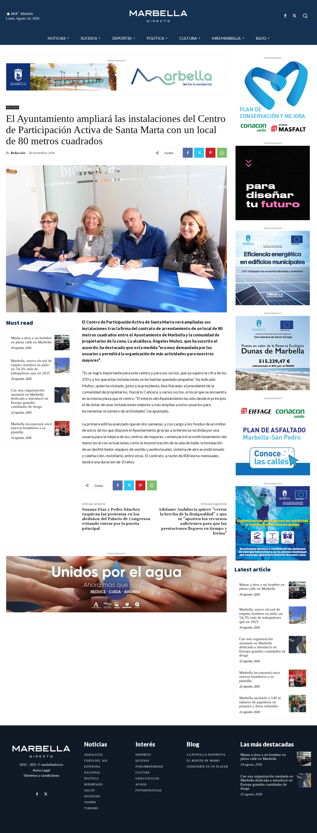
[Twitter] (294, 15)
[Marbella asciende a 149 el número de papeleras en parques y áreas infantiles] (297, 703)
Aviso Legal (41, 770)
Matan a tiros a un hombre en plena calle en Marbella (31, 340)
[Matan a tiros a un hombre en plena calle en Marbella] (62, 342)
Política (12, 107)
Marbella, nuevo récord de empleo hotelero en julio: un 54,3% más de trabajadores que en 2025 (31, 367)
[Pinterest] (210, 153)
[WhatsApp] (222, 153)
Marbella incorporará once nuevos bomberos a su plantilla (31, 428)
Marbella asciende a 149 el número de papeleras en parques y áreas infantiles (260, 702)
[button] (305, 16)
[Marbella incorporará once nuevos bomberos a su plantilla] (62, 428)
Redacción (18, 153)
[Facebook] (285, 15)
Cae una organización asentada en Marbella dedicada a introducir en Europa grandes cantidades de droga (29, 398)
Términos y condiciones (41, 775)
